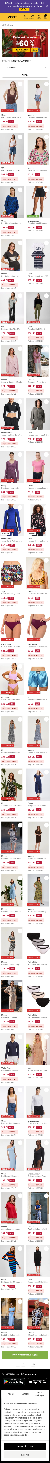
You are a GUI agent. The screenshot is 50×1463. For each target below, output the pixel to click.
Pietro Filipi (6, 644)
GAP (3, 168)
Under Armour (34, 221)
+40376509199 (12, 1374)
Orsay (3, 115)
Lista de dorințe (32, 18)
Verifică (45, 16)
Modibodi (31, 591)
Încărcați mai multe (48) (25, 1355)
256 (33, 1364)
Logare (39, 18)
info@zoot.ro (31, 1374)
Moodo (31, 115)
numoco (31, 1068)
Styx (3, 591)
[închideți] (47, 6)
